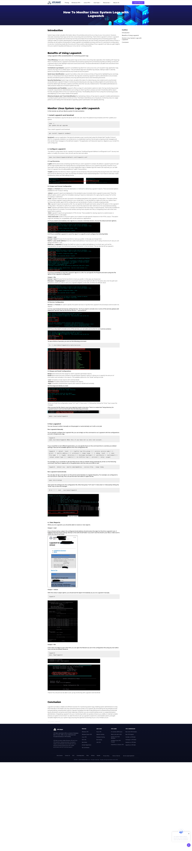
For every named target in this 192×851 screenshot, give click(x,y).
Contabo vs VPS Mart (131, 737)
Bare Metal (84, 742)
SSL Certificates (85, 747)
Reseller (98, 755)
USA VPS (98, 742)
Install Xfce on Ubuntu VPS (117, 744)
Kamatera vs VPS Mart (131, 742)
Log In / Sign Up (138, 2)
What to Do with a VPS (116, 734)
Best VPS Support (130, 734)
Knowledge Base (80, 755)
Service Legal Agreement (128, 755)
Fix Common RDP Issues (116, 731)
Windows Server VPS (87, 734)
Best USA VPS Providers (131, 731)
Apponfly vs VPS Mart (131, 744)
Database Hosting (100, 737)
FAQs (87, 755)
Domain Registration (86, 744)
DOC (73, 755)
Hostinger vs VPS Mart (131, 739)
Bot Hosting (99, 739)
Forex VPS (98, 731)
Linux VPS (84, 737)
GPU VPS (84, 739)
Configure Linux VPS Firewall (116, 741)
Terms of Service (116, 755)
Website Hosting (100, 734)
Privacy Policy (106, 755)
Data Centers (60, 755)
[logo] (54, 2)
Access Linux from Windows (115, 737)
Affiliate (92, 755)
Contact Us (67, 755)
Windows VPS (85, 731)
